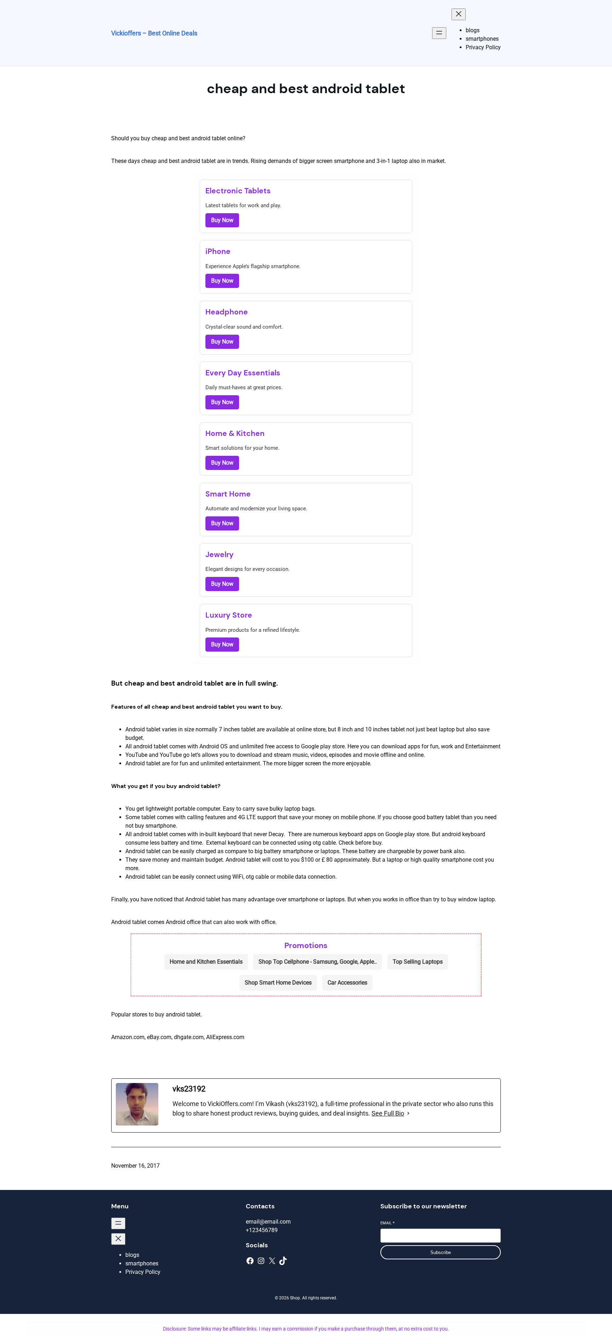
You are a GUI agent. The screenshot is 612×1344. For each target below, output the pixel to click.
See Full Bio (388, 1113)
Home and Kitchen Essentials (206, 961)
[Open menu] (439, 33)
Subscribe (440, 1252)
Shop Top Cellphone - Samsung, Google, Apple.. (318, 961)
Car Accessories (347, 982)
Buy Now (222, 220)
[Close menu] (459, 14)
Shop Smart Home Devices (278, 982)
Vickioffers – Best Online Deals (154, 33)
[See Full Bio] (408, 1113)
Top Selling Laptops (418, 961)
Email (387, 1223)
